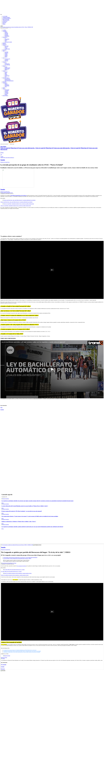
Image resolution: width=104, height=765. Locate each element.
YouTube (2, 409)
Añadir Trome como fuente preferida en (7, 157)
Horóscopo (4, 43)
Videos (4, 88)
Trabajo (6, 74)
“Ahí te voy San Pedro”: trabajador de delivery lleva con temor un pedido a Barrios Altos (15, 205)
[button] (12, 144)
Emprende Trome (6, 77)
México (6, 69)
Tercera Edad (7, 75)
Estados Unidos (7, 67)
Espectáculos (5, 37)
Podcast (4, 24)
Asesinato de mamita (6, 17)
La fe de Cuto (5, 21)
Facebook (6, 51)
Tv (5, 38)
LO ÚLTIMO (5, 16)
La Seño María (7, 48)
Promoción (4, 81)
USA (3, 57)
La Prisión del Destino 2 (7, 18)
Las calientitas (7, 63)
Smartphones (7, 85)
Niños (6, 73)
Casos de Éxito (7, 78)
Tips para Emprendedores (9, 80)
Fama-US (6, 60)
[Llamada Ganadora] (13, 119)
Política (6, 32)
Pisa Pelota (4, 22)
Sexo (5, 76)
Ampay (6, 47)
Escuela (6, 71)
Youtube (6, 54)
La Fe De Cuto (7, 64)
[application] (52, 369)
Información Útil (7, 79)
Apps (6, 86)
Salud (6, 72)
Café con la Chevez (6, 20)
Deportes (4, 42)
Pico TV (4, 23)
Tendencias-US (7, 58)
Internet (6, 83)
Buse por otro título (6, 19)
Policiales (6, 33)
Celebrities (6, 92)
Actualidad (4, 31)
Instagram (6, 52)
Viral (3, 50)
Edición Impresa (5, 95)
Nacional (6, 34)
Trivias (4, 87)
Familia (4, 70)
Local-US (6, 59)
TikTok (6, 55)
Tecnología (4, 82)
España (6, 66)
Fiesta (6, 62)
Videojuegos (7, 84)
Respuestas (4, 49)
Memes (6, 56)
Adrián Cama (10, 192)
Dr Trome (6, 93)
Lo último (4, 30)
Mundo (4, 65)
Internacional (7, 68)
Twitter (6, 53)
